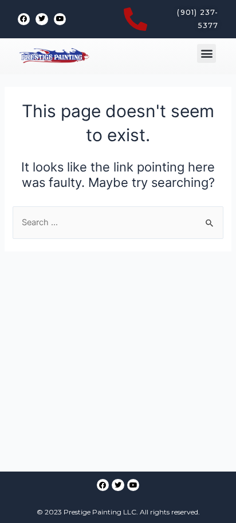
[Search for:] (118, 222)
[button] (206, 53)
